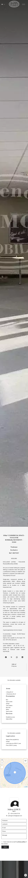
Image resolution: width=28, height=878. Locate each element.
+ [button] (2, 760)
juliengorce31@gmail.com (15, 815)
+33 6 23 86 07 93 (15, 813)
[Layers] (25, 760)
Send (5, 847)
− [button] (2, 763)
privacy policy (21, 841)
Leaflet (26, 786)
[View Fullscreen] (2, 767)
